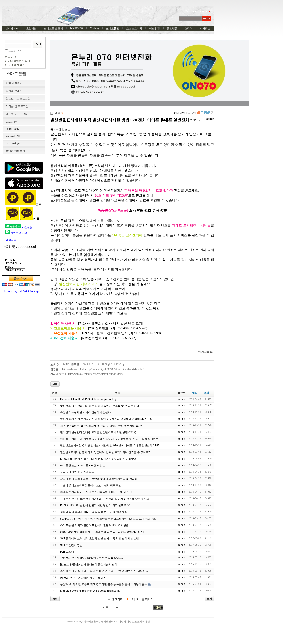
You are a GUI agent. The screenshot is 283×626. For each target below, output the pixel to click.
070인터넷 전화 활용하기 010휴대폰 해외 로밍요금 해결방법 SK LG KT (102, 531)
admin (210, 118)
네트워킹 (154, 28)
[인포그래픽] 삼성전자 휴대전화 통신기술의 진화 (88, 564)
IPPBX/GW (76, 28)
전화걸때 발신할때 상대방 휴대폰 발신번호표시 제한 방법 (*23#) (98, 432)
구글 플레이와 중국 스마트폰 (77, 472)
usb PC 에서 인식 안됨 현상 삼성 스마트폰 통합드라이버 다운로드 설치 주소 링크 (108, 518)
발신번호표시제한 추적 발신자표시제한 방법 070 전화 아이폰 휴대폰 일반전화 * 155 (125, 120)
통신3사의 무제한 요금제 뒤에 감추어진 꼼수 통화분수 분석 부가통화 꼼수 (103, 584)
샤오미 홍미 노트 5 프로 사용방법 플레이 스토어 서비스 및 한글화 (98, 478)
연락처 (189, 28)
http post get (13, 143)
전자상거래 (11, 28)
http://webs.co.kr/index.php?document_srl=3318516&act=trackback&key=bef (103, 369)
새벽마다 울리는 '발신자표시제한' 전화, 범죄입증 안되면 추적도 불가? (101, 425)
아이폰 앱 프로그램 (17, 106)
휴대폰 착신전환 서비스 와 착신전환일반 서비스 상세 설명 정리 (97, 492)
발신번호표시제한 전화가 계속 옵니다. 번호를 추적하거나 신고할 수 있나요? (105, 452)
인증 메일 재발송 (15, 64)
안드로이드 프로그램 (18, 98)
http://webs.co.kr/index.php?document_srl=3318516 (95, 373)
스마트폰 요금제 (53, 28)
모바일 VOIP (13, 90)
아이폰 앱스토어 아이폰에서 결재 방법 (82, 465)
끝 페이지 (147, 599)
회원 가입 (10, 57)
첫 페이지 (117, 599)
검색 (158, 607)
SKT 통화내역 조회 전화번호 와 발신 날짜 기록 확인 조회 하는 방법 (99, 538)
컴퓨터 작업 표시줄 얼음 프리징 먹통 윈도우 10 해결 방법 (94, 512)
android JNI (13, 136)
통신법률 (172, 28)
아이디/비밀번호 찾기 (17, 60)
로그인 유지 (15, 50)
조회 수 (208, 392)
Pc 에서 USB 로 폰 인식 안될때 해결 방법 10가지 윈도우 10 (95, 505)
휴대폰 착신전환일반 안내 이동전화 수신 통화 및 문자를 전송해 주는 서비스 (104, 498)
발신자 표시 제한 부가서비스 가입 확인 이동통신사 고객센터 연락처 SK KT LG (106, 419)
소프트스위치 (134, 28)
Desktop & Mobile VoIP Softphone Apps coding (88, 399)
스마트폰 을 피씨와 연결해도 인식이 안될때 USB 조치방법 (94, 525)
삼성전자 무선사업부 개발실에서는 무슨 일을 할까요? (91, 557)
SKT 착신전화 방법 (71, 545)
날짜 (194, 392)
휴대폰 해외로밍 (15, 150)
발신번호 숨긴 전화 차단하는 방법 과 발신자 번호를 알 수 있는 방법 (99, 405)
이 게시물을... (206, 351)
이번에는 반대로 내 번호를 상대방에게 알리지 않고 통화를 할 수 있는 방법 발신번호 (109, 439)
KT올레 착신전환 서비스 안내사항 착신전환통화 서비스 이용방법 (98, 458)
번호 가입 (31, 28)
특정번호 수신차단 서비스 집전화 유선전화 (85, 412)
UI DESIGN (12, 129)
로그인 (192, 113)
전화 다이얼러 (14, 83)
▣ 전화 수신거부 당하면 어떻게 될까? (82, 577)
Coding (94, 28)
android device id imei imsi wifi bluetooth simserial (90, 590)
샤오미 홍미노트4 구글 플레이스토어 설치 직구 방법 (90, 485)
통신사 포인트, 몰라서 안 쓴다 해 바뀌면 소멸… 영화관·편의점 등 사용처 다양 (105, 571)
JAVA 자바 (12, 121)
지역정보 (205, 28)
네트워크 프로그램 (17, 114)
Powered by (108, 621)
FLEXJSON (67, 551)
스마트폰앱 (112, 28)
